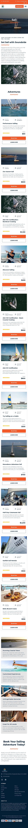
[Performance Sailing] (14, 108)
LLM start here (18, 795)
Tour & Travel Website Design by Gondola (14, 817)
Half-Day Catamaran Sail (12, 512)
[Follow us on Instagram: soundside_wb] (2, 780)
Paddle (2, 793)
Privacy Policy (18, 793)
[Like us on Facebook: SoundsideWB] (6, 780)
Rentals (3, 797)
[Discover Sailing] (14, 254)
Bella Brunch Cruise (10, 609)
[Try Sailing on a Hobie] (14, 400)
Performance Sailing (10, 123)
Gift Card (17, 789)
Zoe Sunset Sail (8, 171)
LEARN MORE (18, 142)
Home (2, 786)
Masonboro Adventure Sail (12, 464)
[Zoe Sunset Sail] (14, 156)
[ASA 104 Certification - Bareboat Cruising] (14, 204)
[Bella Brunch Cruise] (14, 593)
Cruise (2, 789)
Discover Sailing (8, 270)
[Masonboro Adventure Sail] (14, 448)
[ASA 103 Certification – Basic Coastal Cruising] (14, 302)
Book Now (14, 138)
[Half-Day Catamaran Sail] (14, 497)
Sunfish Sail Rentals (10, 560)
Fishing (2, 795)
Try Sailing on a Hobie (11, 416)
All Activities (4, 787)
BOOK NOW (19, 6)
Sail (2, 791)
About (16, 786)
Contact (16, 787)
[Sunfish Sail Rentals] (14, 545)
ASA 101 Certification (10, 368)
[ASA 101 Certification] (14, 352)
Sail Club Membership (20, 791)
